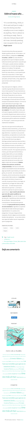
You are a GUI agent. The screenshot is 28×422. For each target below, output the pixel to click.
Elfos (14, 356)
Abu (3, 354)
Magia (20, 366)
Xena (22, 419)
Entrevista (5, 358)
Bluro (5, 354)
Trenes (19, 373)
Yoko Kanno (19, 377)
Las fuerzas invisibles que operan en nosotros (14, 364)
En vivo (9, 358)
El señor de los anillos (18, 356)
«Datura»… (7, 239)
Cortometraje (16, 354)
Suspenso (14, 373)
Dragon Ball (4, 356)
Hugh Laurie (10, 237)
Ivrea (17, 361)
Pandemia (6, 369)
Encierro (24, 356)
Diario (14, 11)
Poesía (17, 369)
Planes (11, 369)
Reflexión (11, 405)
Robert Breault (15, 405)
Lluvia (12, 367)
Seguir (19, 405)
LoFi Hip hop (17, 366)
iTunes (15, 361)
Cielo (12, 354)
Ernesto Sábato (15, 358)
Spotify (6, 373)
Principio (21, 369)
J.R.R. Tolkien (21, 361)
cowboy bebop (23, 354)
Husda (12, 361)
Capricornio (8, 354)
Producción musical (5, 405)
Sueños (10, 373)
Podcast (14, 369)
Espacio (23, 358)
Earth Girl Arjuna (10, 356)
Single (22, 405)
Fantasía (3, 361)
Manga (23, 366)
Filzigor (7, 361)
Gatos (9, 361)
